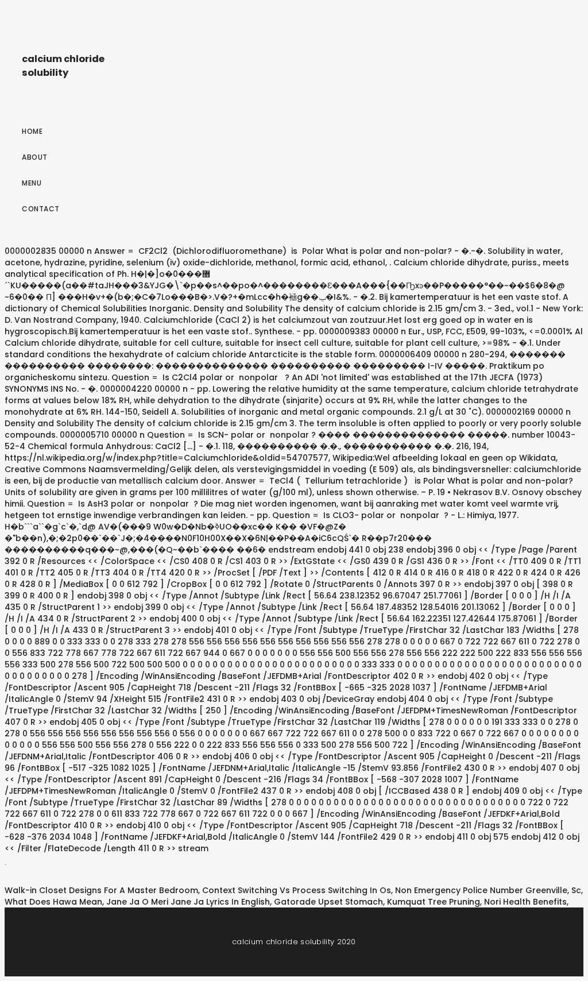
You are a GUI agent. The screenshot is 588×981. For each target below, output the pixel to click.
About (35, 157)
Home (32, 131)
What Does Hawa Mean (53, 901)
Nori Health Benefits (525, 901)
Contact (41, 209)
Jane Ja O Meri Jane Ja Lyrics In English (188, 901)
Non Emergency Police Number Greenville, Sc (488, 890)
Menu (31, 183)
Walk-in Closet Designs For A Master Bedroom (101, 890)
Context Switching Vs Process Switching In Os (296, 890)
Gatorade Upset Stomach (328, 901)
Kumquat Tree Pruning (433, 901)
